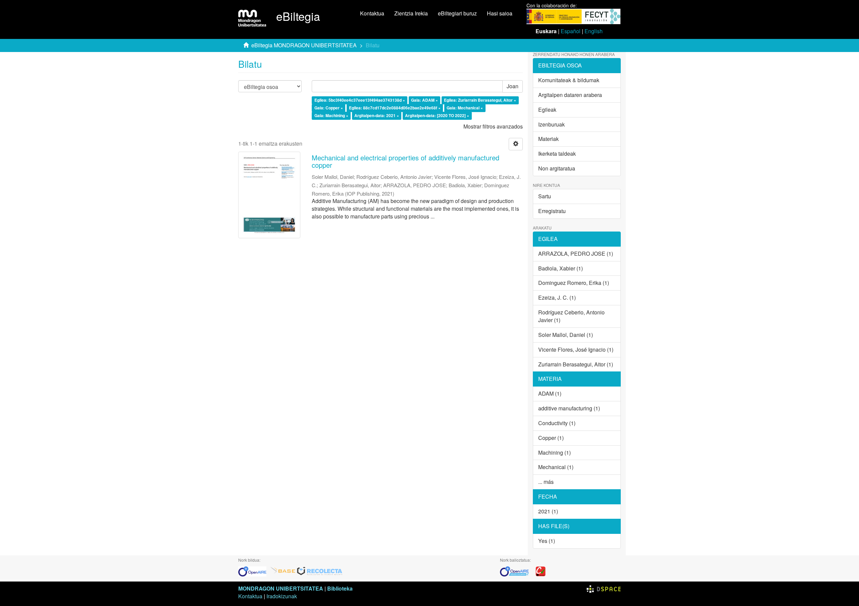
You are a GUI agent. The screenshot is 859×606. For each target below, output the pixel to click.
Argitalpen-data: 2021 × (376, 115)
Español (570, 31)
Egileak (547, 109)
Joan (512, 86)
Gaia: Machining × (331, 115)
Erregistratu (552, 211)
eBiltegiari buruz (457, 13)
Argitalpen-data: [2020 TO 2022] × (437, 115)
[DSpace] (604, 588)
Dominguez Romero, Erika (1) (573, 283)
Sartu (544, 196)
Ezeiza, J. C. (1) (557, 297)
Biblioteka (340, 588)
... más (546, 482)
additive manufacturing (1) (569, 408)
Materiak (548, 139)
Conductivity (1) (556, 423)
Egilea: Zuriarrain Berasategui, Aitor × (480, 100)
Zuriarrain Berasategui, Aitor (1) (575, 364)
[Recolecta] (320, 570)
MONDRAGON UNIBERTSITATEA (280, 588)
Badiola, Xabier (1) (560, 268)
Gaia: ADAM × (424, 100)
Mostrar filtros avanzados (493, 126)
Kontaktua (372, 13)
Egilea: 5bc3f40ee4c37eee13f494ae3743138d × (359, 100)
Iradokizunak (281, 596)
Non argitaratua (556, 168)
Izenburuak (551, 124)
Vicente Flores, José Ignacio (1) (575, 349)
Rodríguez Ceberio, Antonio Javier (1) (571, 316)
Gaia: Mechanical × (465, 108)
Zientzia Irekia (411, 13)
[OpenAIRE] (254, 570)
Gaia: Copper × (328, 108)
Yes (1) (546, 541)
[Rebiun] (541, 570)
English (594, 31)
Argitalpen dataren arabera (570, 95)
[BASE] (283, 570)
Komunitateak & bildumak (568, 80)
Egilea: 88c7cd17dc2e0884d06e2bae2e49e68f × (395, 108)
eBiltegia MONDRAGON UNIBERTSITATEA (304, 45)
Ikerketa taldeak (557, 153)
